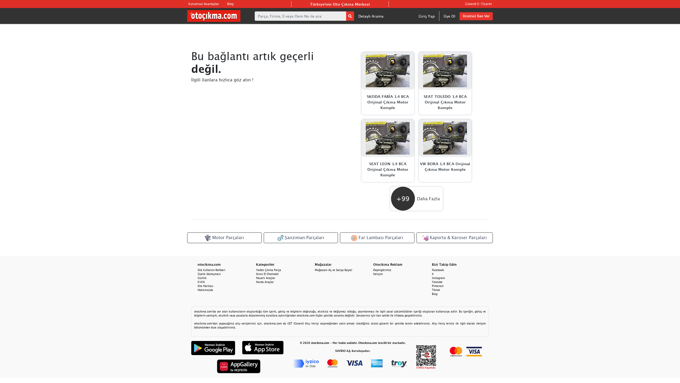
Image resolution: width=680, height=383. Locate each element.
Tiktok (436, 290)
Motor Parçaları (227, 237)
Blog (230, 4)
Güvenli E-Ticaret (478, 4)
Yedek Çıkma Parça (268, 270)
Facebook (438, 270)
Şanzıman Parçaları (303, 237)
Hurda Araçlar (265, 282)
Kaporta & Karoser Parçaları (457, 237)
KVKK (201, 282)
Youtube (437, 282)
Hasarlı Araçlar (265, 278)
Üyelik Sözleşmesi (209, 274)
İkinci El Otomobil (267, 274)
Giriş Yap (427, 16)
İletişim (378, 274)
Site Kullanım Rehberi (211, 270)
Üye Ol (449, 16)
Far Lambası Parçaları (380, 237)
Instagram (438, 278)
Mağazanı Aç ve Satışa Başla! (333, 270)
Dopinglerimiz (382, 270)
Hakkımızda (205, 290)
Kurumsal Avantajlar (203, 4)
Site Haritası (205, 286)
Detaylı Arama (371, 16)
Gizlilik (202, 278)
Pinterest (438, 286)
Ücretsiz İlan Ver (476, 16)
